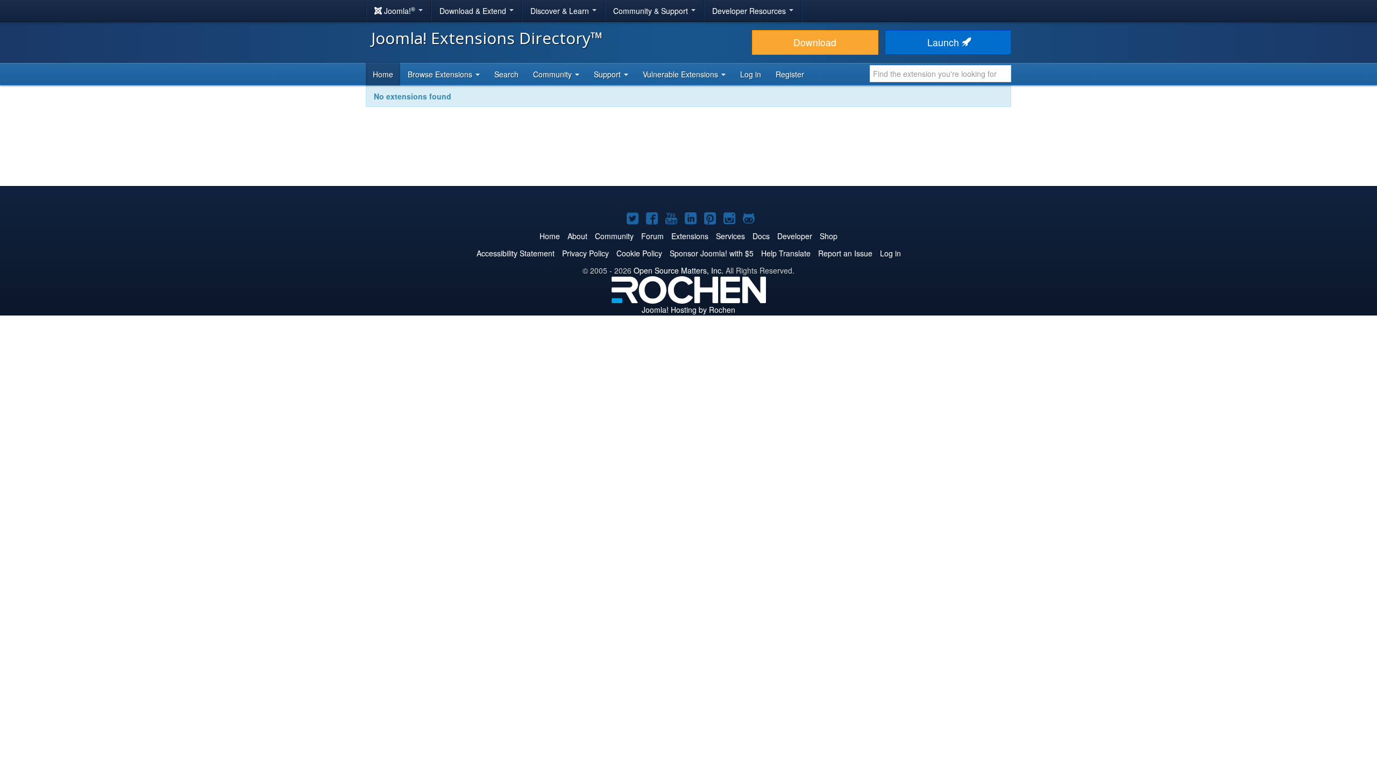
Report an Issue (845, 253)
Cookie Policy (639, 253)
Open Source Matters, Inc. (678, 270)
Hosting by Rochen (688, 309)
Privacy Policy (585, 253)
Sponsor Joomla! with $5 (712, 253)
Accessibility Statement (516, 253)
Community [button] (553, 74)
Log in (750, 74)
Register (790, 74)
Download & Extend (473, 10)
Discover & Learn (560, 10)
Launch (944, 42)
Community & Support (651, 10)
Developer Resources (750, 10)
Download (814, 42)
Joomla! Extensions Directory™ (487, 38)
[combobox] (940, 73)
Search (506, 74)
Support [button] (608, 74)
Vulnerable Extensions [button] (681, 74)
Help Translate (786, 253)
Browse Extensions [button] (441, 74)
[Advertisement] (688, 154)
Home (383, 74)
